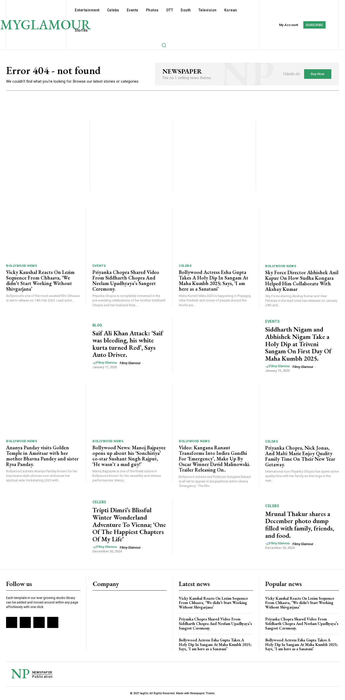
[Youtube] (52, 622)
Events (99, 265)
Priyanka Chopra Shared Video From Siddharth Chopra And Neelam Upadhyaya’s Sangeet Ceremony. (125, 280)
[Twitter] (38, 622)
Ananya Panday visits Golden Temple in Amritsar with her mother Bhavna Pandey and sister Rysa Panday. (42, 456)
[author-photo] (105, 363)
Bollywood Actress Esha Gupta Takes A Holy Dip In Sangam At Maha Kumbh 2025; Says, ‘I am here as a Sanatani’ (213, 280)
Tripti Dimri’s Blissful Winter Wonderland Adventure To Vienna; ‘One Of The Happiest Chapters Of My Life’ (129, 524)
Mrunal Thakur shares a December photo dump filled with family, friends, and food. (299, 524)
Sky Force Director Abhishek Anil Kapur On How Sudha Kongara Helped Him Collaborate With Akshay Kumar (301, 280)
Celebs (185, 265)
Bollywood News (21, 265)
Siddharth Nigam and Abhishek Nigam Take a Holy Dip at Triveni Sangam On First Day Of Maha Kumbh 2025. (298, 343)
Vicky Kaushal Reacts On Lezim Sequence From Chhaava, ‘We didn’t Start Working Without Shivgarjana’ (40, 280)
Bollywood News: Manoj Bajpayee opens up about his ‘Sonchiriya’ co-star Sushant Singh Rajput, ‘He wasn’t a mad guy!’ (129, 456)
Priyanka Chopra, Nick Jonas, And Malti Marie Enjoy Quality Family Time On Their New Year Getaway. (300, 456)
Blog (97, 325)
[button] (163, 45)
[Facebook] (11, 622)
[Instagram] (25, 622)
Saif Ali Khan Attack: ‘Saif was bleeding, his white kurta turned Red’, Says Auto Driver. (127, 344)
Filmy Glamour (130, 363)
